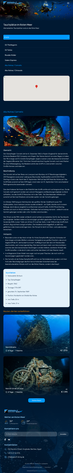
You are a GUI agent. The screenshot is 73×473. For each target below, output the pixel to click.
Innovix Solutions (41, 471)
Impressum (48, 467)
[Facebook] (5, 440)
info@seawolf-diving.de (16, 457)
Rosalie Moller (10, 55)
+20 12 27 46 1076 (14, 453)
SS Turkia (8, 50)
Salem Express (11, 60)
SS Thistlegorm (11, 45)
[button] (36, 86)
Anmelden (63, 434)
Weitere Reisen (36, 400)
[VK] (9, 440)
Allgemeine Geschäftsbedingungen (32, 467)
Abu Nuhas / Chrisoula (13, 70)
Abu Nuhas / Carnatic (13, 65)
